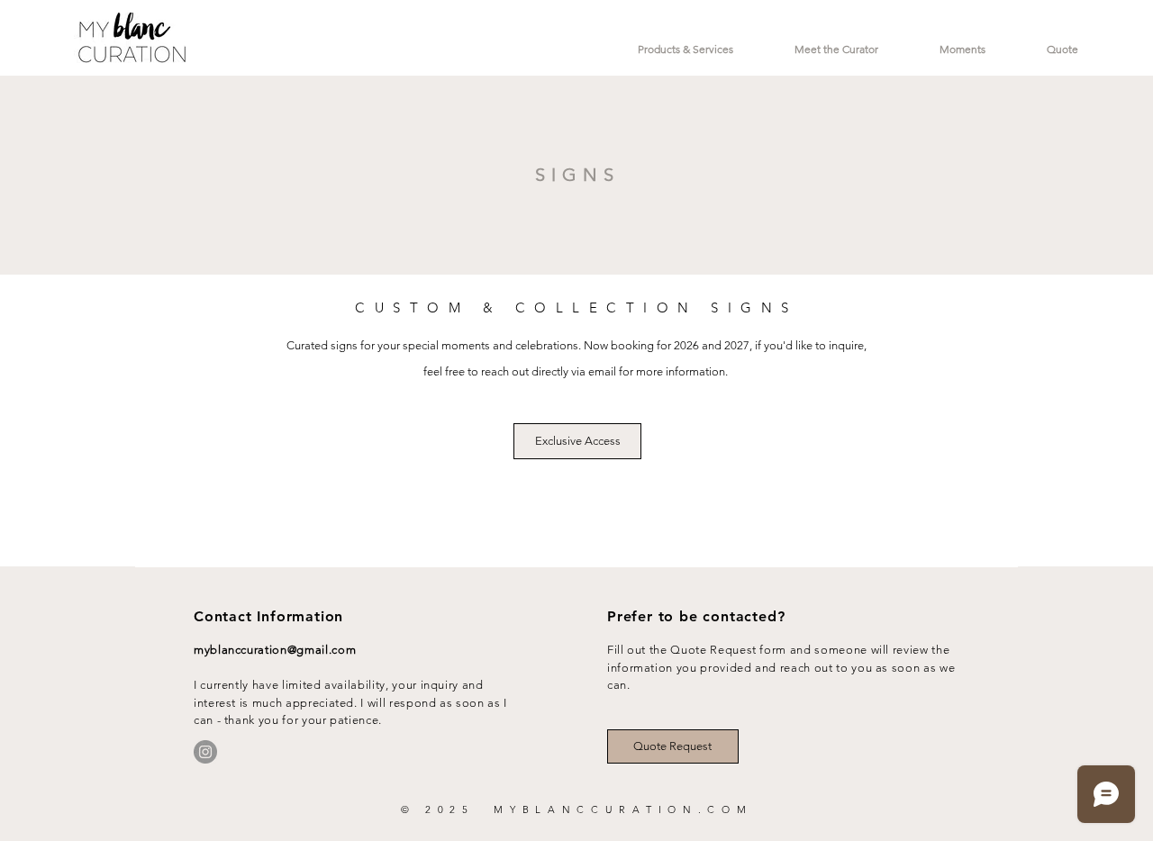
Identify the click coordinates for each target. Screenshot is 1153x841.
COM (729, 809)
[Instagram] (205, 752)
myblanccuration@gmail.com (275, 649)
